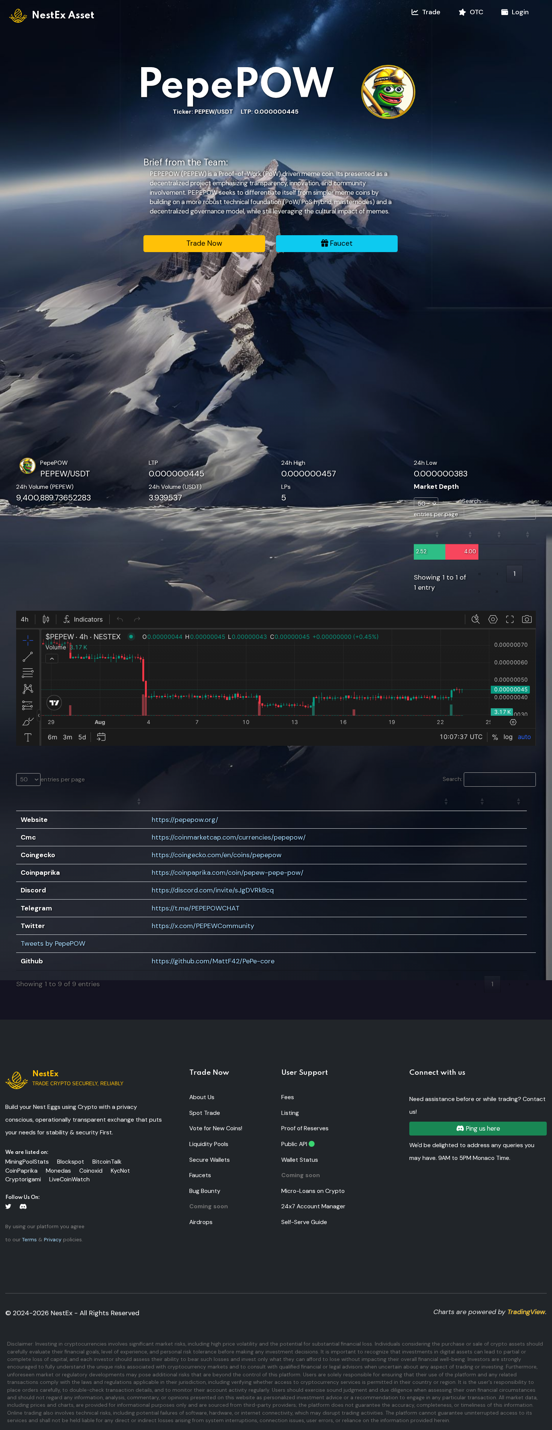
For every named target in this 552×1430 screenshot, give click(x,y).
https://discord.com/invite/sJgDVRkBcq (213, 890)
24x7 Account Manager (313, 1206)
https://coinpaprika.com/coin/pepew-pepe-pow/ (227, 872)
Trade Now (204, 243)
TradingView (526, 1311)
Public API (294, 1144)
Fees (287, 1097)
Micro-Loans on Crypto (313, 1191)
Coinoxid (91, 1171)
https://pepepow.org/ (185, 819)
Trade (429, 12)
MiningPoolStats (27, 1162)
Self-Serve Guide (304, 1222)
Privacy (53, 1239)
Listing (290, 1113)
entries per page (436, 514)
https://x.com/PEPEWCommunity (203, 925)
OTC (474, 12)
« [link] (479, 573)
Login (518, 12)
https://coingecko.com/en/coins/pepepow (217, 854)
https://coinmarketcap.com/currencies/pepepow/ (229, 837)
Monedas (58, 1171)
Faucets (200, 1175)
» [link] (496, 591)
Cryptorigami (23, 1179)
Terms (29, 1239)
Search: (472, 501)
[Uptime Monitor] (312, 1144)
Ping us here (482, 1128)
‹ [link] (497, 573)
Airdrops (201, 1222)
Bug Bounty (204, 1191)
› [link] (479, 591)
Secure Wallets (209, 1160)
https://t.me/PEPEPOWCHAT (196, 908)
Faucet (340, 243)
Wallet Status (299, 1160)
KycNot (120, 1171)
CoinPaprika (21, 1171)
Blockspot (70, 1162)
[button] (437, 534)
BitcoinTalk (107, 1162)
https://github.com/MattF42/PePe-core (213, 961)
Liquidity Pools (208, 1144)
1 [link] (514, 573)
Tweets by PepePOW (53, 943)
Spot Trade (204, 1113)
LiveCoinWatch (69, 1179)
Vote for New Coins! (215, 1128)
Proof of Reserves (305, 1128)
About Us (201, 1097)
